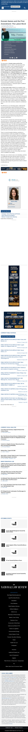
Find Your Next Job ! (5, 211)
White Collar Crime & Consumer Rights (14, 666)
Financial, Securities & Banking (14, 637)
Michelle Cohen (5, 467)
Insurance (14, 649)
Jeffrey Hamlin (5, 474)
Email (11, 203)
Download (15, 58)
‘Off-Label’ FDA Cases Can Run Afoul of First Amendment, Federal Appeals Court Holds (11, 472)
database (7, 679)
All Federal (6, 54)
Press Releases (14, 603)
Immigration (14, 645)
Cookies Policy (4, 3)
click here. (11, 723)
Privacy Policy (13, 677)
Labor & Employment (14, 655)
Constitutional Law (7, 44)
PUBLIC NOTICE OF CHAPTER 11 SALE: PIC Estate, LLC (14, 394)
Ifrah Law (11, 25)
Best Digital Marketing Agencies (14, 595)
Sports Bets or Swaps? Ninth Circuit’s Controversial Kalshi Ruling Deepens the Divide (13, 456)
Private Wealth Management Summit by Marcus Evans (15, 531)
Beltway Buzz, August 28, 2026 (8, 450)
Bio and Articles (11, 206)
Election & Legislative (14, 628)
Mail (13, 58)
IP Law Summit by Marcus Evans (14, 560)
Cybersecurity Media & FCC (14, 625)
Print (10, 58)
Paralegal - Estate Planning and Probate (11, 213)
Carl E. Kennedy (5, 458)
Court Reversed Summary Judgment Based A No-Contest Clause (12, 430)
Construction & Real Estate (14, 623)
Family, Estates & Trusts (14, 634)
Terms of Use (6, 677)
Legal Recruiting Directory (14, 597)
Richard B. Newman (6, 440)
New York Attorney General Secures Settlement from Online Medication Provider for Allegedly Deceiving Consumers (13, 438)
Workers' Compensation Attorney (9, 216)
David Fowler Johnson (6, 432)
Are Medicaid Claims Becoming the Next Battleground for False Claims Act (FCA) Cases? (13, 479)
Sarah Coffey (6, 25)
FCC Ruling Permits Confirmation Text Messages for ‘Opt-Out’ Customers (13, 492)
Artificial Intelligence (14, 609)
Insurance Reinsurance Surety (10, 45)
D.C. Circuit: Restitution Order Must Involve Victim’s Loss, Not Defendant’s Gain (13, 485)
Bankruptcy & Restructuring (14, 614)
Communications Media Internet (10, 49)
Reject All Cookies (15, 6)
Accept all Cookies (6, 6)
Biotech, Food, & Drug (14, 617)
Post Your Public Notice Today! (8, 336)
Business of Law (14, 620)
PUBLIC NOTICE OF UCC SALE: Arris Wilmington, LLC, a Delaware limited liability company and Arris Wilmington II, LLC (14, 400)
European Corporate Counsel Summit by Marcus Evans (16, 574)
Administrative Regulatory (9, 50)
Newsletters (14, 600)
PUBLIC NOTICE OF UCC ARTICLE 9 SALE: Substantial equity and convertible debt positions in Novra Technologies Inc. (13, 357)
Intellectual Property (8, 47)
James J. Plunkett (5, 451)
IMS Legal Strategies (6, 446)
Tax (14, 663)
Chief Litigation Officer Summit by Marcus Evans (16, 546)
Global (14, 639)
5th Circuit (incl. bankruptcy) (9, 52)
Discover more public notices (7, 404)
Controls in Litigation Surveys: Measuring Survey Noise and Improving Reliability (12, 444)
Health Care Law (14, 642)
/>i (17, 58)
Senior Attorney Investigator (8, 215)
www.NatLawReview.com (9, 681)
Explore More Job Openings (6, 218)
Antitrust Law (14, 611)
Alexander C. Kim (12, 458)
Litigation (14, 658)
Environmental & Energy (14, 631)
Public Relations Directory (14, 606)
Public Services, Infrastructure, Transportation (14, 660)
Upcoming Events (6, 518)
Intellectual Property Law (14, 652)
